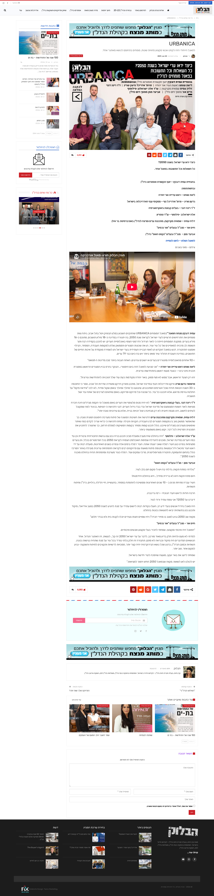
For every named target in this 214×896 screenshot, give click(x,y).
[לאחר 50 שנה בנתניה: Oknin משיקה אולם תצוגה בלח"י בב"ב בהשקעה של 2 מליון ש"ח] (52, 837)
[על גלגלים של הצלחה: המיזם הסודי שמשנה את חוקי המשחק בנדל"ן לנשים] (53, 82)
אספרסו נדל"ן (75, 10)
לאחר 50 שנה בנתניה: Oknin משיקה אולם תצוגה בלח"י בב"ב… (31, 836)
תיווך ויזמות (105, 10)
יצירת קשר (182, 3)
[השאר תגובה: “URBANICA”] (72, 155)
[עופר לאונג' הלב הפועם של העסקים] (89, 718)
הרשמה (79, 620)
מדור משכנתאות (91, 10)
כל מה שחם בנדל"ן (76, 56)
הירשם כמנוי (25, 175)
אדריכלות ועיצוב (31, 10)
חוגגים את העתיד (83, 861)
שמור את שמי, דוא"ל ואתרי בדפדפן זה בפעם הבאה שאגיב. (169, 806)
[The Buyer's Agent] (52, 850)
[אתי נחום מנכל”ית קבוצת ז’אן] (98, 837)
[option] (39, 212)
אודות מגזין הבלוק (157, 10)
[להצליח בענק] (53, 97)
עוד (20, 10)
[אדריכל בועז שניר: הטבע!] (145, 850)
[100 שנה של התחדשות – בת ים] (175, 718)
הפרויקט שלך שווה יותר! (79, 690)
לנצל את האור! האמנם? (128, 834)
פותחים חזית (132, 861)
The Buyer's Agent (35, 847)
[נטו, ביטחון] (53, 124)
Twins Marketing (51, 889)
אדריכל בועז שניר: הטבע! (127, 847)
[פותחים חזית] (145, 864)
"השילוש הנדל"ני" (187, 690)
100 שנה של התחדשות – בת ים (43, 57)
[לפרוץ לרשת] (53, 110)
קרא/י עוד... (192, 852)
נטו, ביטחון (41, 120)
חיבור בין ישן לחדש (37, 861)
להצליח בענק (39, 94)
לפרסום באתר (140, 10)
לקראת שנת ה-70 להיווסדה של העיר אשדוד (39, 218)
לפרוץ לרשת (40, 107)
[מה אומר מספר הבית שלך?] (98, 850)
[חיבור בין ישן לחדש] (52, 864)
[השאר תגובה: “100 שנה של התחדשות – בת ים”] (21, 62)
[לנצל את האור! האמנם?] (145, 837)
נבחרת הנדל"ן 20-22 (122, 10)
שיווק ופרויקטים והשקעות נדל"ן (54, 10)
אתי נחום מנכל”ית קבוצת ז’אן (79, 834)
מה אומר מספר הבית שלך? (80, 847)
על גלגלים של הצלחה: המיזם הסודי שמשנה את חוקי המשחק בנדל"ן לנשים (33, 81)
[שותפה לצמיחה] (132, 718)
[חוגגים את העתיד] (98, 864)
